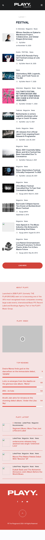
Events (18, 52)
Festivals (19, 110)
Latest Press (26, 423)
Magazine (29, 29)
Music (36, 29)
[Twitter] (22, 501)
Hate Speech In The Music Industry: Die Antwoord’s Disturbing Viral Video (27, 227)
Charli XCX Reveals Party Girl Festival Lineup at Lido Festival (28, 58)
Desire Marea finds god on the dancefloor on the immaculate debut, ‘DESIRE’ (18, 371)
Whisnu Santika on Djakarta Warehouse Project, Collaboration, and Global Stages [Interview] (28, 36)
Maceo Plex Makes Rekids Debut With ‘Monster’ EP (27, 458)
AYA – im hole (8, 391)
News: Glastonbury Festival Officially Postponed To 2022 (28, 171)
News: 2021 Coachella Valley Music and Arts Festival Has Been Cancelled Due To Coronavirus (28, 153)
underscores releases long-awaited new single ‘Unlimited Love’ (26, 444)
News (31, 52)
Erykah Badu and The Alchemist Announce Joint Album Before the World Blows (27, 472)
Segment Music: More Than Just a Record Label (27, 430)
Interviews (21, 29)
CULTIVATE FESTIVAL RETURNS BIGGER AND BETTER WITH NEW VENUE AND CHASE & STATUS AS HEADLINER (28, 96)
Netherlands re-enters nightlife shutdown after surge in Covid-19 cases (27, 116)
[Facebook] (17, 501)
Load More (22, 265)
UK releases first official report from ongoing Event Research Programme (27, 134)
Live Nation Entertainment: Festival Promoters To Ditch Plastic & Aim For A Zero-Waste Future (28, 246)
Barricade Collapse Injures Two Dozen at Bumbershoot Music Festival (28, 206)
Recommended (18, 425)
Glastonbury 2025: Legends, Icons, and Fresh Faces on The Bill (28, 76)
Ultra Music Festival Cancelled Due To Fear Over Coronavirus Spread (28, 188)
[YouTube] (27, 501)
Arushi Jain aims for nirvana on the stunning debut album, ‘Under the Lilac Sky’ (19, 400)
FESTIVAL (25, 52)
